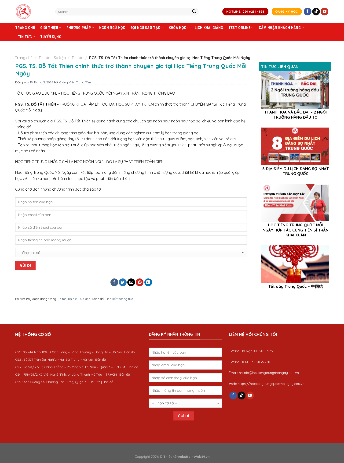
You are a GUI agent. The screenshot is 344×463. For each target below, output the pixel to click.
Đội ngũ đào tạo (146, 27)
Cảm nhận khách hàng (280, 27)
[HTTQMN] (31, 11)
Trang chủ (25, 27)
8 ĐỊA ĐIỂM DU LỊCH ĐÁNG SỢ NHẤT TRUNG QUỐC (295, 171)
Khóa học (178, 27)
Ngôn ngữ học (112, 27)
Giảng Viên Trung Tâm (75, 82)
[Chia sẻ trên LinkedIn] (148, 282)
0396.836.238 (259, 362)
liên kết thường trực (119, 299)
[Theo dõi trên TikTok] (316, 12)
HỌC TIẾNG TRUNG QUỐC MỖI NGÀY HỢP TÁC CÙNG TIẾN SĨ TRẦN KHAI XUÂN (296, 229)
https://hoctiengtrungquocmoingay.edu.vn (271, 384)
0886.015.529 (263, 351)
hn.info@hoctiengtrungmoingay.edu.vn (269, 373)
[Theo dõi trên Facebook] (307, 12)
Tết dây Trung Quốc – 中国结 (295, 286)
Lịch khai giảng (209, 27)
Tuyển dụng (50, 37)
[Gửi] (194, 12)
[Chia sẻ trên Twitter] (123, 282)
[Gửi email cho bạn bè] (131, 282)
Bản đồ (129, 352)
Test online (239, 27)
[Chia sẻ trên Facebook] (114, 282)
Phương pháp (78, 27)
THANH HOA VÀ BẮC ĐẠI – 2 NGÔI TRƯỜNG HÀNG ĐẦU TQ (295, 115)
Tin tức (25, 37)
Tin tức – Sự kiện (52, 57)
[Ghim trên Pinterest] (139, 282)
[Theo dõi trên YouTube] (324, 12)
